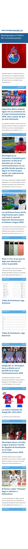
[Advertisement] (14, 14)
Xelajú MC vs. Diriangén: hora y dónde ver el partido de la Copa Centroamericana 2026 (13, 369)
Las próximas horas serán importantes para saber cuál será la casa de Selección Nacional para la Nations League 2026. (14, 217)
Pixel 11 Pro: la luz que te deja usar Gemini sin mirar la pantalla (13, 261)
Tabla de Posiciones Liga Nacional (13, 301)
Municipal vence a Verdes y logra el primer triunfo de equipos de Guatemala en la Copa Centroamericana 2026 (13, 447)
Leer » (24, 134)
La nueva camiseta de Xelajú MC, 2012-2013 (12, 410)
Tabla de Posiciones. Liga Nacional (13, 334)
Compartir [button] (20, 87)
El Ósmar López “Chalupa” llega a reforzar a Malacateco (14, 491)
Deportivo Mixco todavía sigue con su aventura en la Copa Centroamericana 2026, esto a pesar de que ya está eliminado (14, 114)
